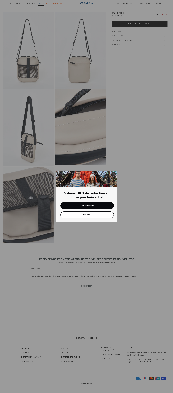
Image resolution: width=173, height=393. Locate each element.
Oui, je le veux (87, 205)
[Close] (114, 174)
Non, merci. (87, 215)
